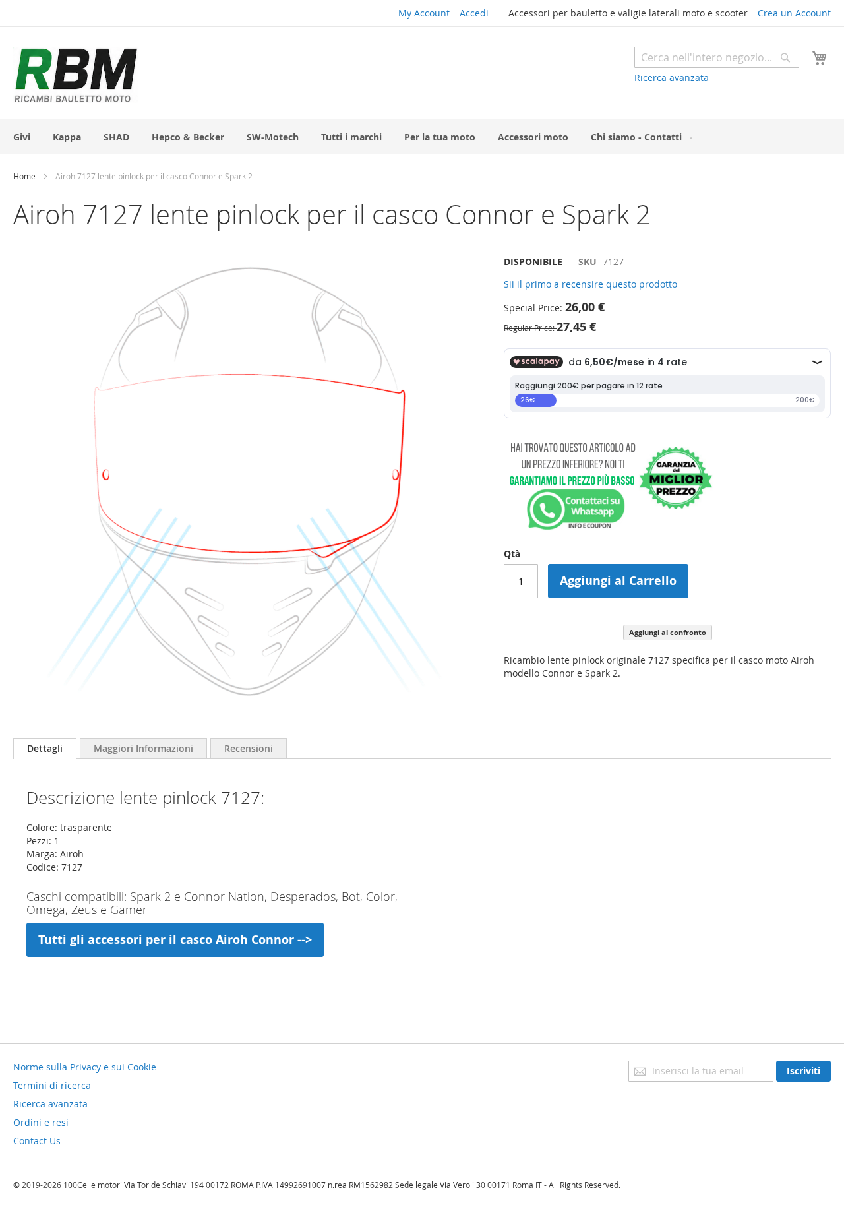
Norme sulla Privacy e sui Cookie (84, 1067)
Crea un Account (794, 13)
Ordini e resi (41, 1122)
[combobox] (716, 57)
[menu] (422, 136)
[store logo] (75, 75)
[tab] (44, 748)
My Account (424, 13)
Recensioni (248, 748)
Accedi (474, 13)
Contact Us (37, 1140)
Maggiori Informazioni (143, 748)
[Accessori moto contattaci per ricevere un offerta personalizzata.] (608, 527)
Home (24, 176)
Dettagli (45, 748)
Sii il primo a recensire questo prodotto (590, 284)
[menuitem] (21, 136)
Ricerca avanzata (671, 77)
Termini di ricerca (52, 1085)
